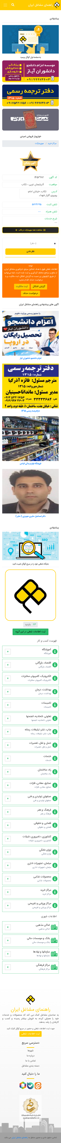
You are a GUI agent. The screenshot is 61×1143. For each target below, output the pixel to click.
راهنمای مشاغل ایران (41, 5)
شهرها (30, 1051)
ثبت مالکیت (22, 287)
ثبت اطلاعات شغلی (30, 1034)
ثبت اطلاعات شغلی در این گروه (30, 632)
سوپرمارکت (39, 143)
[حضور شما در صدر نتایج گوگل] (30, 40)
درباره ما (30, 1056)
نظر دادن (30, 251)
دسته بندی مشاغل (30, 1066)
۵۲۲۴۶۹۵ (36, 204)
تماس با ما (30, 1061)
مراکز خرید (52, 143)
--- (39, 212)
